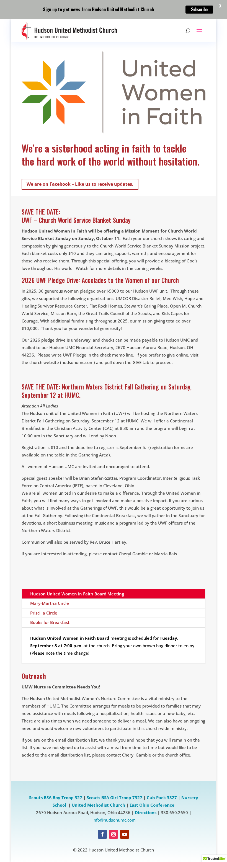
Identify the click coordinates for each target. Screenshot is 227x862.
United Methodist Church (98, 805)
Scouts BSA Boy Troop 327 (55, 797)
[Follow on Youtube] (124, 834)
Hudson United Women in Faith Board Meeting (77, 594)
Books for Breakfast (49, 622)
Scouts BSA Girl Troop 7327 (114, 797)
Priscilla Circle (43, 613)
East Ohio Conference (152, 805)
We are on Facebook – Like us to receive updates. (80, 184)
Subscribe (199, 9)
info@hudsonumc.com (114, 820)
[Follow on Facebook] (102, 834)
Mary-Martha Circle (49, 603)
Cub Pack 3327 (162, 797)
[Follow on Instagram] (113, 834)
